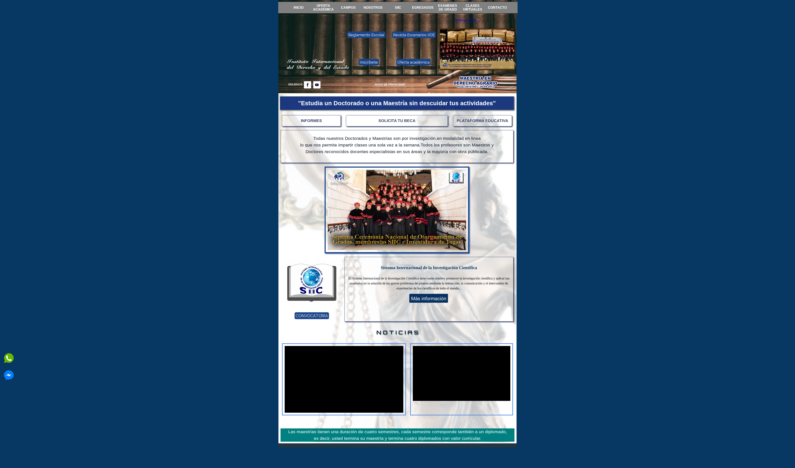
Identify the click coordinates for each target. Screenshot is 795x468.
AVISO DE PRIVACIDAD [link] (390, 84)
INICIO (299, 7)
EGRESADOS (423, 7)
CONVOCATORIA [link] (312, 315)
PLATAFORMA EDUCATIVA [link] (482, 121)
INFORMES (311, 121)
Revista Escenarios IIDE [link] (414, 35)
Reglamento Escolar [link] (366, 35)
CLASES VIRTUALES (472, 7)
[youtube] (316, 84)
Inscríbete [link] (369, 62)
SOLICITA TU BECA (397, 121)
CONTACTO (497, 7)
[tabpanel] (299, 84)
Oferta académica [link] (413, 62)
